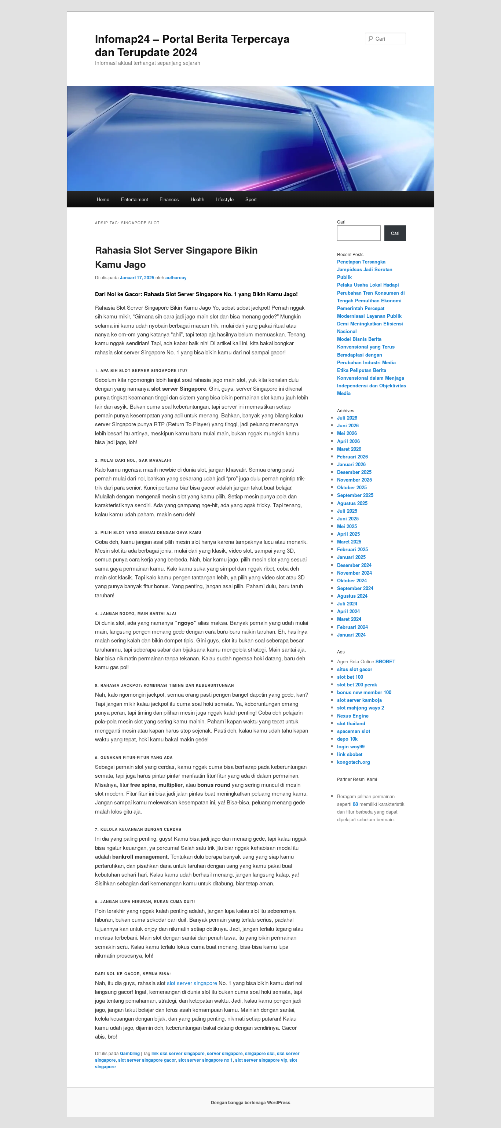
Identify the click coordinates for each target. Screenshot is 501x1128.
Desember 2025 (354, 471)
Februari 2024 (352, 626)
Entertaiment (134, 199)
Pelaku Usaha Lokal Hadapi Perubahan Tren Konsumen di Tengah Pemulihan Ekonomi (371, 292)
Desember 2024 (354, 564)
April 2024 (348, 611)
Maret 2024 (349, 618)
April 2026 (348, 441)
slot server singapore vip (261, 1060)
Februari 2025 (352, 549)
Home (103, 199)
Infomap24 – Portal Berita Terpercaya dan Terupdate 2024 (192, 44)
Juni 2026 (348, 425)
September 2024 (355, 588)
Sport (251, 199)
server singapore (225, 1053)
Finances (169, 199)
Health (197, 199)
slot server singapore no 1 (205, 1060)
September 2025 (355, 494)
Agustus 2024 (352, 595)
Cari (341, 221)
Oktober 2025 (352, 487)
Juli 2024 (347, 603)
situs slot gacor (354, 669)
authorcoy (176, 277)
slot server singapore (192, 983)
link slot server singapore (178, 1053)
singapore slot (260, 1053)
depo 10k (347, 738)
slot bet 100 (350, 676)
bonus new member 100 (364, 692)
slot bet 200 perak (357, 684)
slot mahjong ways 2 (360, 707)
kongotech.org (353, 761)
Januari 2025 (351, 556)
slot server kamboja (359, 699)
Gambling (130, 1053)
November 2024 (354, 572)
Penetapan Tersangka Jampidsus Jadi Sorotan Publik (364, 269)
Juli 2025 (347, 510)
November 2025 (354, 479)
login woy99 (351, 746)
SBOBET (385, 661)
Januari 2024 (351, 634)
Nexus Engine (353, 715)
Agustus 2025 (352, 503)
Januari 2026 (351, 464)
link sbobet (349, 754)
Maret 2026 (349, 448)
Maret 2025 (349, 541)
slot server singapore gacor (147, 1060)
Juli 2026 (347, 417)
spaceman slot (353, 730)
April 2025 (348, 533)
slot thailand (351, 723)
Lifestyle (225, 199)
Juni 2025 (348, 518)
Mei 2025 (347, 526)
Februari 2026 (352, 456)
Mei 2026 (347, 433)
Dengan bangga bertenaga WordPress (250, 1102)
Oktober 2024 (352, 580)
